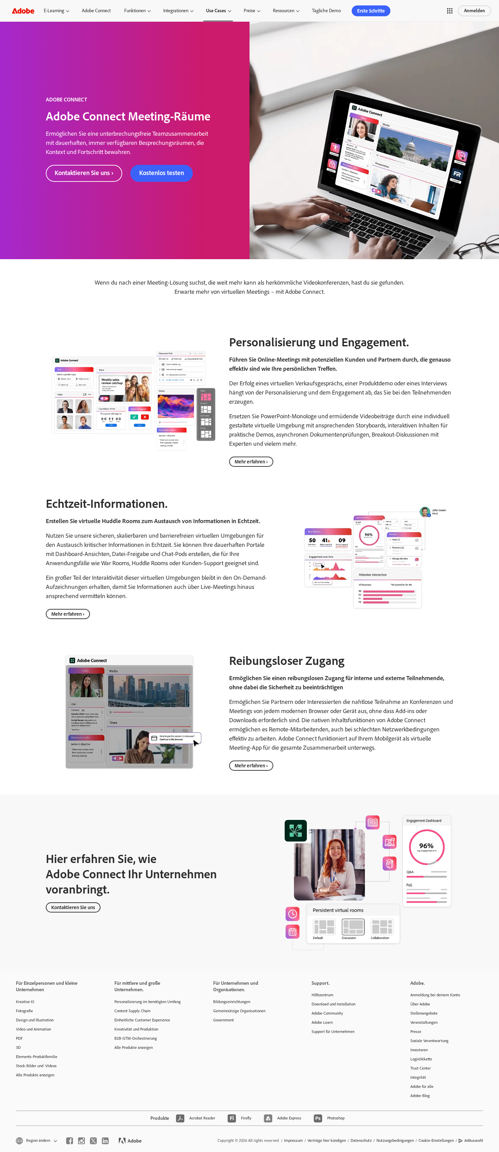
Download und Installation (333, 1004)
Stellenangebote (424, 1013)
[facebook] (69, 1140)
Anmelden (474, 11)
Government (223, 1020)
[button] (449, 10)
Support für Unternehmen (333, 1031)
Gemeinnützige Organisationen (239, 1011)
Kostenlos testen (161, 173)
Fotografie (24, 1011)
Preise (249, 11)
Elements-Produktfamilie (36, 1056)
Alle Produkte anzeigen (35, 1075)
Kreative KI (25, 1001)
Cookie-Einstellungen (436, 1140)
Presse (415, 1031)
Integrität (418, 1077)
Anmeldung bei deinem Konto (435, 995)
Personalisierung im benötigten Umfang (147, 1001)
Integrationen (175, 11)
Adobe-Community (327, 1013)
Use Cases (216, 11)
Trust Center (420, 1068)
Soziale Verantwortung (429, 1040)
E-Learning (54, 11)
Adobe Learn (322, 1022)
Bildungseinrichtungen (231, 1001)
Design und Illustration (35, 1020)
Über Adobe (420, 1004)
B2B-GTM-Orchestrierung (135, 1038)
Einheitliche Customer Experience (142, 1020)
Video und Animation (33, 1029)
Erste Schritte (371, 11)
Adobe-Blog (420, 1095)
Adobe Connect (96, 11)
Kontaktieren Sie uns (73, 907)
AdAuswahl (473, 1140)
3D (18, 1047)
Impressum (293, 1140)
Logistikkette (421, 1059)
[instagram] (81, 1140)
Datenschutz (361, 1140)
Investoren (419, 1050)
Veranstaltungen (424, 1022)
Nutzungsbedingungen (395, 1140)
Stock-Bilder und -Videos (36, 1065)
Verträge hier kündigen (327, 1140)
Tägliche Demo (326, 11)
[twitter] (93, 1140)
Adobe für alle (421, 1086)
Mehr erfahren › (251, 462)
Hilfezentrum (322, 995)
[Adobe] (23, 10)
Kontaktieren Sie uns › (84, 173)
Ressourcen (283, 11)
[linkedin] (105, 1140)
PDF (19, 1038)
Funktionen (135, 11)
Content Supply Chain (132, 1011)
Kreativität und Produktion (136, 1029)
